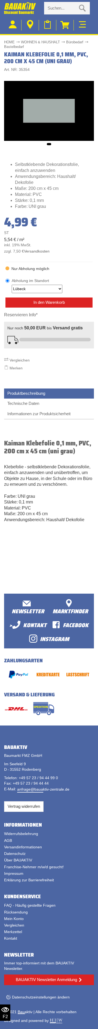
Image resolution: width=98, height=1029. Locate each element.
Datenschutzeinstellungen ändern (41, 997)
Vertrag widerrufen (24, 806)
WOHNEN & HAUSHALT (40, 42)
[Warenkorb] (65, 25)
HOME (9, 42)
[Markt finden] (30, 25)
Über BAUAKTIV (18, 860)
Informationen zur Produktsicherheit (39, 413)
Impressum (13, 873)
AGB (8, 840)
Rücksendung (16, 912)
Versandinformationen (23, 847)
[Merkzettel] (47, 25)
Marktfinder (70, 611)
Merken (15, 368)
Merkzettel (13, 932)
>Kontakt (28, 625)
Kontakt (10, 938)
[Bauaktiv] (22, 8)
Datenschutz (15, 853)
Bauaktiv (25, 1012)
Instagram (54, 639)
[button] (49, 144)
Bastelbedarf (14, 47)
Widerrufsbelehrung (21, 833)
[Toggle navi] (82, 24)
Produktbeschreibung (26, 393)
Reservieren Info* (21, 314)
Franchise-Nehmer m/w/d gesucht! (34, 867)
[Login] (13, 25)
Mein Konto (14, 918)
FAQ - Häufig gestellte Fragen (30, 905)
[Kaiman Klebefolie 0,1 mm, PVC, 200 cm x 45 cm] (49, 110)
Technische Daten (23, 403)
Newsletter (28, 611)
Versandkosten (37, 251)
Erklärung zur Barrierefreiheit (29, 880)
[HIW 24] (56, 1020)
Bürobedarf (74, 42)
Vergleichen (19, 360)
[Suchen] (82, 8)
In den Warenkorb (49, 302)
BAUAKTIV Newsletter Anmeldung (46, 979)
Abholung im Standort (30, 280)
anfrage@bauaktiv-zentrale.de (43, 789)
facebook (75, 625)
